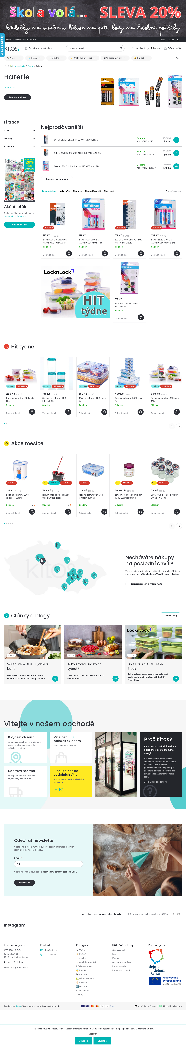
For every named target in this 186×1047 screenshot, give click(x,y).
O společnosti (118, 950)
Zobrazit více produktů (57, 179)
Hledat (120, 48)
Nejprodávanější (93, 191)
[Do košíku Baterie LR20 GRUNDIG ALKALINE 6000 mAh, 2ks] (177, 253)
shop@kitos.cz (51, 950)
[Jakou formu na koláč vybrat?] (93, 642)
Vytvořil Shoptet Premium (147, 1006)
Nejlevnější (65, 191)
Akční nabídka (82, 990)
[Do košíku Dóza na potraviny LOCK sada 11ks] (177, 412)
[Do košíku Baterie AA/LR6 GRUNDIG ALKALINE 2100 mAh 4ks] (69, 253)
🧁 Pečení (81, 954)
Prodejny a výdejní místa (40, 48)
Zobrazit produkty (17, 97)
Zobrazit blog (170, 615)
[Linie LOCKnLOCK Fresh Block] (153, 642)
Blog (178, 39)
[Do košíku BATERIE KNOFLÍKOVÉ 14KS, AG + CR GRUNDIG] (141, 253)
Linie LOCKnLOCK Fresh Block (145, 666)
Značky (79, 994)
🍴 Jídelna (81, 958)
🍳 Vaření (80, 950)
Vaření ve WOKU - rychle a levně (27, 666)
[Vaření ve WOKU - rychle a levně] (32, 642)
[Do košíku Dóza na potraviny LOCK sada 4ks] (104, 412)
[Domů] (5, 66)
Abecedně (109, 191)
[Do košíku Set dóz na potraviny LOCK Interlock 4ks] (68, 412)
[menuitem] (14, 58)
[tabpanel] (20, 387)
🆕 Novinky (81, 986)
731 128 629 (50, 955)
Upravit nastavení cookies (51, 1006)
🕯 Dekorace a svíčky (85, 966)
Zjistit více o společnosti (155, 782)
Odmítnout (83, 1041)
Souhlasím (102, 1041)
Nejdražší (77, 191)
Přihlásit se (24, 883)
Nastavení (93, 1034)
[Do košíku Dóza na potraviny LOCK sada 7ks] (141, 412)
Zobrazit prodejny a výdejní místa (146, 584)
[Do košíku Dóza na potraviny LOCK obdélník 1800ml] (32, 512)
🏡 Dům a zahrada (85, 978)
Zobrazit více (10, 88)
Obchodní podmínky (121, 962)
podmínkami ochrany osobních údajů (60, 872)
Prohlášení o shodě (121, 970)
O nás (163, 39)
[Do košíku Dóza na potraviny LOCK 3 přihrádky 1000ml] (104, 512)
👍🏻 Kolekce (81, 982)
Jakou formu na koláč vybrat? (84, 666)
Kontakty (171, 39)
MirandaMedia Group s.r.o (172, 1006)
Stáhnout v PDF (19, 225)
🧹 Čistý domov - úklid (86, 962)
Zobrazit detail (50, 255)
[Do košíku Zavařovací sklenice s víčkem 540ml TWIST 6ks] (177, 512)
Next (179, 426)
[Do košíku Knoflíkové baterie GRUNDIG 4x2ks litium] (141, 317)
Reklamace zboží (120, 966)
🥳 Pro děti (81, 970)
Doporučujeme (49, 191)
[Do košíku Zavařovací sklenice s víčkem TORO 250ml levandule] (141, 512)
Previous (172, 426)
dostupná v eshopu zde (15, 216)
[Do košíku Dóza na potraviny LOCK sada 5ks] (32, 412)
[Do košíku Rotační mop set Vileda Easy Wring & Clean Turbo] (68, 512)
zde (151, 1029)
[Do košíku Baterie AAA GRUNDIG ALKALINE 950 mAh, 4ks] (105, 253)
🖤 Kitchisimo (82, 974)
